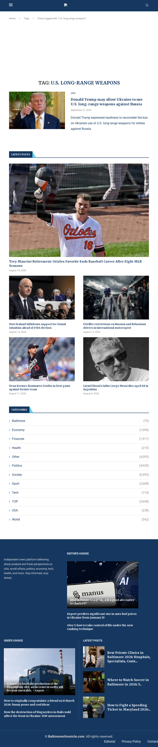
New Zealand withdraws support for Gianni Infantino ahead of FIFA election (37, 326)
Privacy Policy (131, 741)
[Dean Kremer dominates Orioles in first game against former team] (42, 359)
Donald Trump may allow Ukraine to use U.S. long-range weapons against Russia (106, 101)
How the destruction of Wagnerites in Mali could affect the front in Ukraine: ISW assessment (37, 714)
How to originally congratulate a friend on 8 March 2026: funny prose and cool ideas (39, 702)
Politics (80, 465)
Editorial (109, 741)
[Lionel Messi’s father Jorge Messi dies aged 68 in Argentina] (116, 359)
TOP (80, 501)
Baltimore (80, 421)
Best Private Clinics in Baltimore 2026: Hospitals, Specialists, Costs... (128, 657)
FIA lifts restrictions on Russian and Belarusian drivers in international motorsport (114, 326)
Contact (152, 741)
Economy (80, 430)
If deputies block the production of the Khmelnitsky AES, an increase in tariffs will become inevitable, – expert (35, 687)
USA (80, 510)
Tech (80, 492)
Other (80, 457)
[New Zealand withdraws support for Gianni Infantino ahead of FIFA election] (42, 297)
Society (80, 475)
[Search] (147, 5)
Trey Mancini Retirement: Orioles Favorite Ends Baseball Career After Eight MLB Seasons (75, 263)
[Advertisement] (79, 49)
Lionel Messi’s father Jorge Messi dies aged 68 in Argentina (115, 387)
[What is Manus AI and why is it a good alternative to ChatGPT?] (102, 584)
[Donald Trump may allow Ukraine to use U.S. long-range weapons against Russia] (37, 110)
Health (80, 448)
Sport (80, 483)
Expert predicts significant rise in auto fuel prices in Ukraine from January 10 (102, 615)
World (80, 519)
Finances (80, 439)
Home (12, 18)
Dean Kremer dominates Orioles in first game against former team (39, 387)
